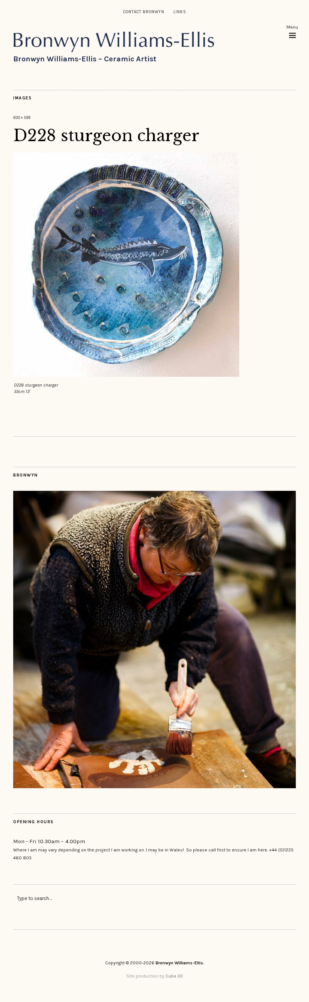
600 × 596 (22, 117)
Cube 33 (174, 976)
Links (179, 11)
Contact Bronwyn (143, 11)
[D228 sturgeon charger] (126, 374)
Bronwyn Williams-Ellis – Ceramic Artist (84, 59)
